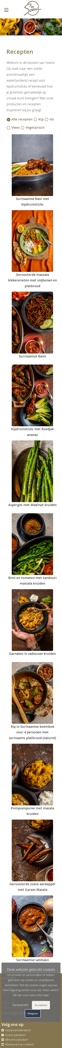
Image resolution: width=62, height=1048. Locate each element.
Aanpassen (20, 1005)
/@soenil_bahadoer (16, 1039)
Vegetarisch (34, 127)
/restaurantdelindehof (17, 1030)
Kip (41, 119)
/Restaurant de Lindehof (19, 1044)
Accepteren (41, 1005)
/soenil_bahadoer (15, 1035)
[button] (27, 33)
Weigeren (33, 1013)
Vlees (15, 127)
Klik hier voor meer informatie (31, 995)
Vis (51, 119)
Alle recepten (22, 119)
